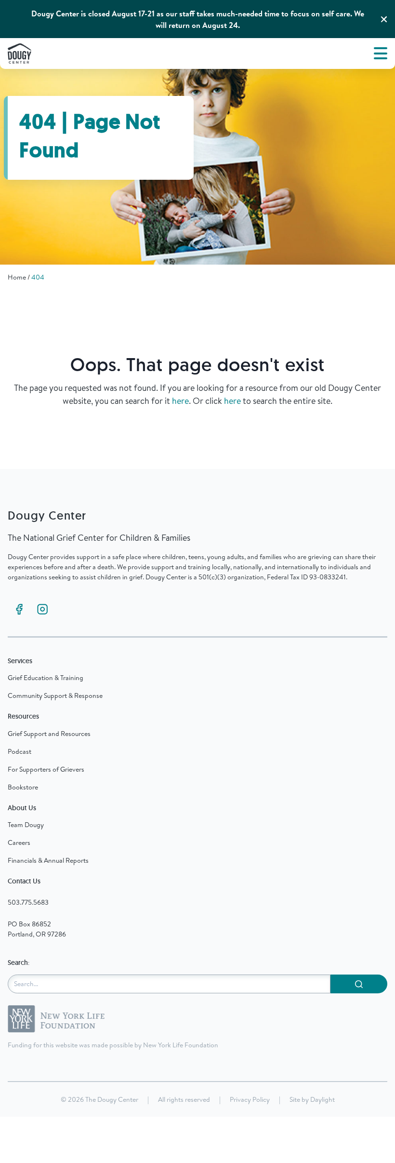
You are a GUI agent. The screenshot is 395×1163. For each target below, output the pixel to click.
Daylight (322, 1099)
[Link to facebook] (19, 609)
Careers (19, 842)
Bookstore (23, 787)
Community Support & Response (55, 695)
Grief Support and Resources (49, 733)
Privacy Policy (250, 1099)
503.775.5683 (28, 902)
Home (17, 277)
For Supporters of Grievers (46, 769)
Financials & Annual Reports (48, 860)
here (180, 401)
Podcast (19, 751)
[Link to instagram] (42, 609)
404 (37, 277)
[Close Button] (384, 19)
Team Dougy (26, 824)
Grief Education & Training (45, 677)
